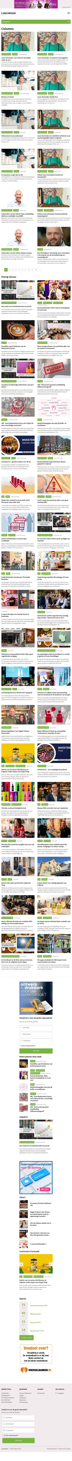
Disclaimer (22, 1398)
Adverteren (41, 1393)
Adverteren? (67, 7)
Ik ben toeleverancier (28, 1046)
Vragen (21, 1395)
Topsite (68, 1448)
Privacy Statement (25, 1393)
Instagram (61, 1393)
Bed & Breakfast (6, 1402)
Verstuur (36, 1051)
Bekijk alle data (26, 1337)
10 (36, 270)
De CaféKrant (5, 1400)
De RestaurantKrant (7, 1398)
